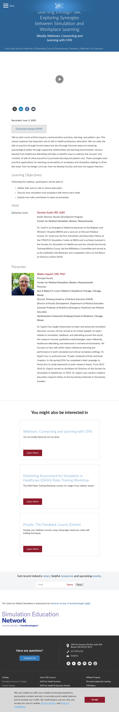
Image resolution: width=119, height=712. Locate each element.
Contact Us (29, 658)
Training (5, 678)
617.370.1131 (77, 651)
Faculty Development (57, 48)
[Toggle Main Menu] (5, 6)
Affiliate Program (93, 678)
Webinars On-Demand (91, 48)
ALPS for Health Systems (50, 682)
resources (67, 576)
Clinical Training (8, 686)
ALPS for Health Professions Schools (55, 686)
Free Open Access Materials (19, 48)
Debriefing (40, 48)
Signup (69, 584)
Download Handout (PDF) (29, 129)
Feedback (74, 48)
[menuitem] (63, 677)
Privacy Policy (48, 703)
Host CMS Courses (48, 678)
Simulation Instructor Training (14, 682)
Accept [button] (95, 700)
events (96, 576)
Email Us (74, 656)
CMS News (90, 686)
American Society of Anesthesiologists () (70, 603)
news (46, 576)
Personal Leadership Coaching (98, 682)
